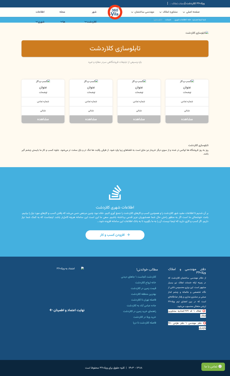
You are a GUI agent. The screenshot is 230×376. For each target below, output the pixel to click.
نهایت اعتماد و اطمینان (69, 310)
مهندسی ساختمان (144, 12)
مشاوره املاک (170, 12)
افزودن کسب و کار (112, 235)
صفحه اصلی (193, 12)
